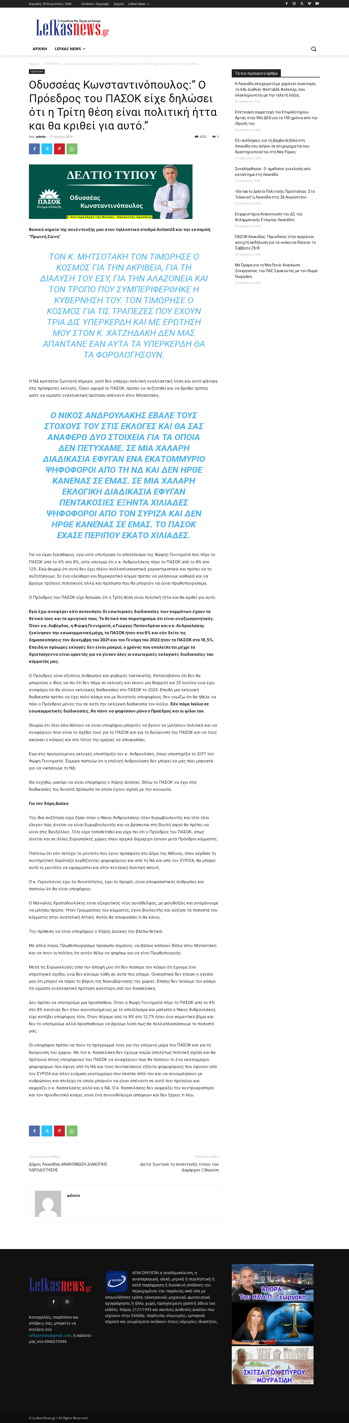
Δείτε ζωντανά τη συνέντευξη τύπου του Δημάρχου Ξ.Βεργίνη (179, 1167)
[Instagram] (294, 4)
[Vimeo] (309, 4)
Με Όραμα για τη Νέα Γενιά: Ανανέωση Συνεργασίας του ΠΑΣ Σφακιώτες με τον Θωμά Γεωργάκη (276, 271)
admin (41, 136)
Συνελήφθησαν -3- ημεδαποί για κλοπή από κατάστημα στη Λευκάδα (273, 172)
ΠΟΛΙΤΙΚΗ (52, 63)
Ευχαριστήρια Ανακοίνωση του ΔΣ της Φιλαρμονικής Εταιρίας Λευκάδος (269, 217)
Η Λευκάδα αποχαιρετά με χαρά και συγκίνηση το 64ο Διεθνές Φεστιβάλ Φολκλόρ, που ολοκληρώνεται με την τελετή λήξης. (275, 89)
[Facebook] (287, 4)
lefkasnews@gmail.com (50, 1335)
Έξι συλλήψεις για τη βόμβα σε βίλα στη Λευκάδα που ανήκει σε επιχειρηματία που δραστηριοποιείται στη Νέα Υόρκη (272, 146)
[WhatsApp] (72, 148)
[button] (313, 48)
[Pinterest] (59, 148)
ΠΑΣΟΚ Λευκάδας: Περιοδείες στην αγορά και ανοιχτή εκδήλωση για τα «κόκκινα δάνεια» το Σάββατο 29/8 (275, 242)
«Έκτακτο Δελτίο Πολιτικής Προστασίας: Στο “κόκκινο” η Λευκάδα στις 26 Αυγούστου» (275, 194)
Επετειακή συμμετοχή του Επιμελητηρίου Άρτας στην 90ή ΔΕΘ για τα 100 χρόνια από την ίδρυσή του (276, 118)
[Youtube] (317, 4)
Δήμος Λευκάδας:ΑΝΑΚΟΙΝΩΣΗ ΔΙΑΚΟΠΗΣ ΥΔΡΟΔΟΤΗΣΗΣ (68, 1167)
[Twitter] (302, 4)
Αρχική (34, 63)
